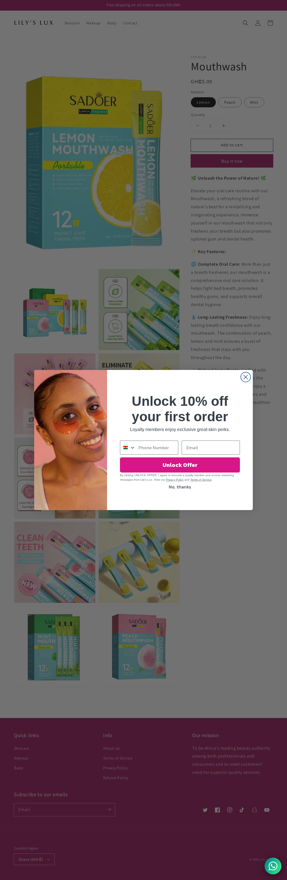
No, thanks (180, 486)
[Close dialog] (246, 377)
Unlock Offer (180, 465)
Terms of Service (201, 479)
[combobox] (128, 447)
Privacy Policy (175, 479)
